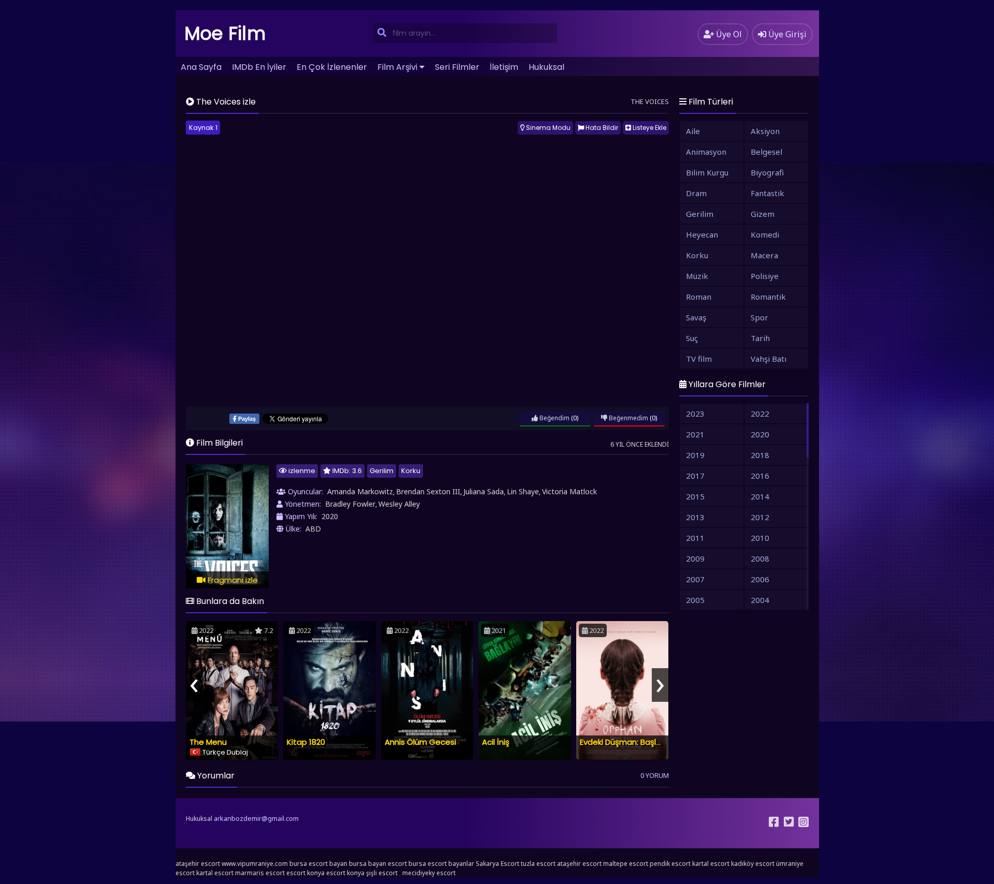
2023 (695, 413)
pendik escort (670, 863)
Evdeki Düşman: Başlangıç (628, 741)
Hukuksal (546, 67)
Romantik (768, 296)
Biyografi (767, 172)
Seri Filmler (457, 67)
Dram (696, 193)
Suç (692, 338)
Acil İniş (495, 741)
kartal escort (710, 863)
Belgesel (766, 151)
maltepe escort (625, 863)
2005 (695, 600)
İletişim (504, 67)
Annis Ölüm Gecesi (420, 741)
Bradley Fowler (350, 504)
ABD (313, 529)
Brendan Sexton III (428, 491)
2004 (760, 600)
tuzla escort (538, 863)
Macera (764, 255)
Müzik (697, 276)
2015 (695, 496)
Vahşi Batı (768, 358)
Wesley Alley (399, 504)
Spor (759, 317)
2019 (695, 455)
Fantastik (767, 193)
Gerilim (381, 471)
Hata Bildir (601, 127)
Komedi (765, 234)
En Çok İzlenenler (332, 67)
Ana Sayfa (201, 67)
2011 (695, 538)
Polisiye (765, 276)
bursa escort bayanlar (441, 863)
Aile (693, 131)
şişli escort (382, 872)
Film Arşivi (397, 67)
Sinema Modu (547, 127)
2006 (760, 579)
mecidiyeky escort (429, 872)
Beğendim (553, 418)
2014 (760, 496)
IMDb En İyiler (259, 67)
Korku (410, 471)
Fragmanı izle (232, 579)
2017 (695, 475)
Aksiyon (765, 131)
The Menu (208, 741)
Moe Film (225, 33)
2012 (760, 517)
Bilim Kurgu (707, 172)
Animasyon (706, 151)
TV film (699, 358)
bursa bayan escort (378, 863)
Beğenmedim (627, 418)
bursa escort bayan (318, 863)
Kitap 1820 (306, 741)
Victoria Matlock (569, 491)
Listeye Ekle (648, 127)
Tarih (760, 338)
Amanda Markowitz (360, 491)
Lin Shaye (523, 491)
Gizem (762, 214)
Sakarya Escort (497, 863)
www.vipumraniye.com (255, 863)
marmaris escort (260, 872)
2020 (329, 516)
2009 (695, 558)
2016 (760, 475)
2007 (695, 579)
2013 (695, 517)
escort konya (305, 872)
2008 (760, 558)
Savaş (696, 317)
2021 (695, 434)
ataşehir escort (198, 863)
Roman (698, 296)
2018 (760, 455)
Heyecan (702, 234)
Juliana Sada (483, 491)
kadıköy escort (752, 863)
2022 (760, 413)
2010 (760, 538)
